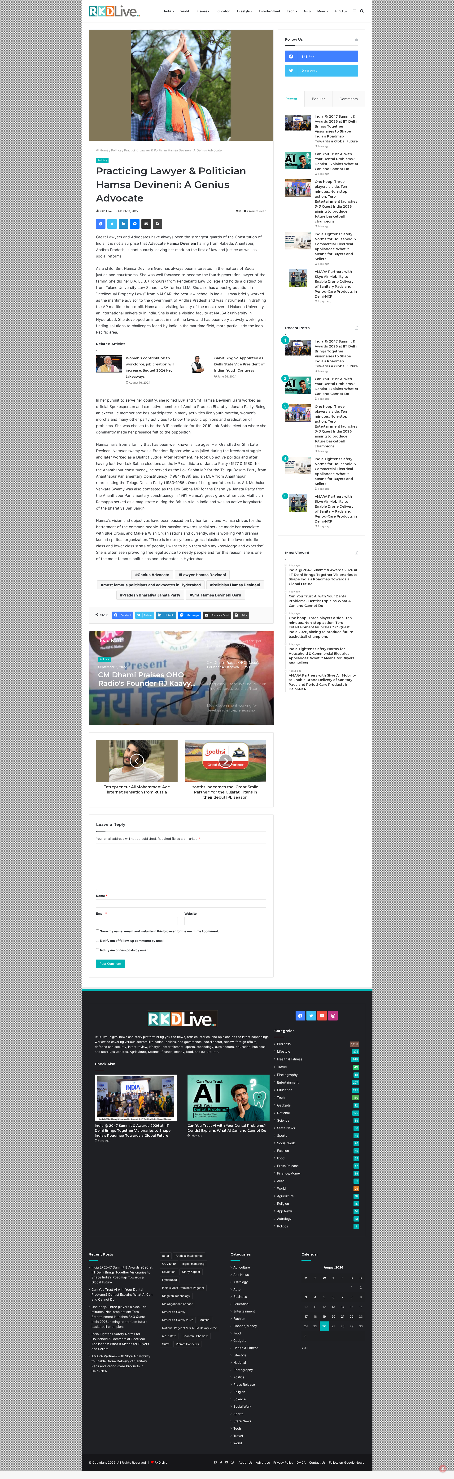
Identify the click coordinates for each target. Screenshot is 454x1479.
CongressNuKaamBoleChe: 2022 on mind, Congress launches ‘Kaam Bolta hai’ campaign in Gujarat (147, 679)
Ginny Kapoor (191, 1271)
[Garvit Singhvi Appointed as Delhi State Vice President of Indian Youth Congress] (198, 364)
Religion (283, 1203)
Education (223, 11)
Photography (287, 1075)
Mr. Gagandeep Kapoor (177, 1304)
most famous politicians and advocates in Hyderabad (152, 585)
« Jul (304, 1348)
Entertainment (269, 11)
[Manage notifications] (443, 1468)
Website (190, 913)
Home (104, 150)
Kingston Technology (176, 1296)
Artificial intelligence (189, 1255)
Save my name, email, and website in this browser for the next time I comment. (159, 931)
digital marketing (193, 1263)
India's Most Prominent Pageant (183, 1288)
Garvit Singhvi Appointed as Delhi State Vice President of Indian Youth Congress (239, 364)
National (283, 1113)
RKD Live (106, 211)
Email (101, 913)
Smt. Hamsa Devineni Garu (216, 595)
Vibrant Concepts (187, 1344)
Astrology (284, 1219)
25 (315, 1326)
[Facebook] (100, 224)
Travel (282, 1067)
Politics (116, 150)
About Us (246, 1462)
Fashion (283, 1151)
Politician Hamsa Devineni (236, 585)
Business (202, 11)
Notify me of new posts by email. (124, 950)
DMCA (301, 1462)
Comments (349, 99)
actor (165, 1255)
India (167, 11)
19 (324, 1316)
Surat (165, 1344)
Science (283, 1120)
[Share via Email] (146, 224)
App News (284, 1211)
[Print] (157, 224)
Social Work (286, 1143)
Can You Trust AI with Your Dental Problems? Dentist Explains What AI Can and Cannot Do (122, 1294)
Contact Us (317, 1462)
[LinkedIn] (123, 224)
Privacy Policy (283, 1462)
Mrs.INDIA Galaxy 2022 (177, 1320)
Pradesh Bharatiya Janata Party (151, 595)
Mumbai (205, 1320)
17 (306, 1316)
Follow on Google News (346, 1462)
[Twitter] (112, 224)
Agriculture (285, 1196)
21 (342, 1316)
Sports (282, 1135)
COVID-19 (169, 1263)
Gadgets (284, 1105)
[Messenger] (135, 224)
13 (333, 1307)
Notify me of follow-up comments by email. (133, 941)
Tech (290, 11)
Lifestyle (243, 11)
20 (333, 1316)
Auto (307, 11)
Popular (318, 99)
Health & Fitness (289, 1059)
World (184, 11)
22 (352, 1316)
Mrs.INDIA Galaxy (173, 1312)
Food (280, 1158)
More (321, 11)
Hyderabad (169, 1280)
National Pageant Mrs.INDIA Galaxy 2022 (189, 1328)
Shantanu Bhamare (195, 1336)
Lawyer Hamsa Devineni (203, 574)
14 (342, 1307)
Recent (291, 99)
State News (286, 1128)
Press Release (288, 1166)
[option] (181, 678)
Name (101, 896)
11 (315, 1307)
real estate (169, 1336)
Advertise (263, 1462)
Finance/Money (289, 1173)
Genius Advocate (153, 574)
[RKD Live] (114, 11)
